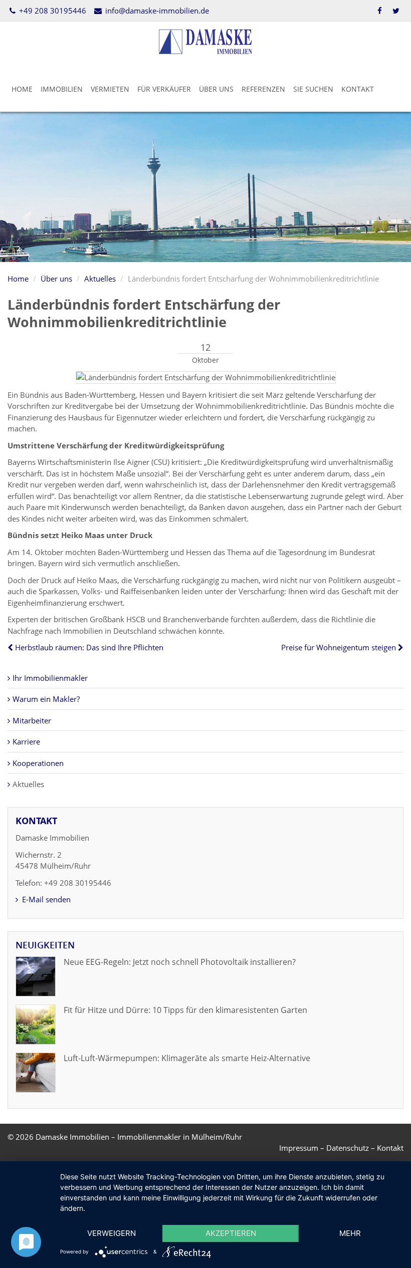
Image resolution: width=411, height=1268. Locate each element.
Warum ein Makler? (46, 699)
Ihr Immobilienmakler (50, 678)
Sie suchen (313, 89)
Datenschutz (347, 1148)
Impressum (298, 1148)
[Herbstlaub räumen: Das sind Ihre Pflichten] (11, 647)
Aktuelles (100, 279)
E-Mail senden (45, 899)
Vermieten (110, 89)
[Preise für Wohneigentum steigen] (399, 647)
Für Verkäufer (164, 89)
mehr (350, 1233)
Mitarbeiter (32, 720)
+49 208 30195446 (51, 11)
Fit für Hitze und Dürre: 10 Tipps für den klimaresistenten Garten (185, 1010)
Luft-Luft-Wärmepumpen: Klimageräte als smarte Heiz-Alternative (187, 1058)
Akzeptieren (231, 1233)
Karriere (26, 741)
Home (22, 89)
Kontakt (357, 89)
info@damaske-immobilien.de (156, 11)
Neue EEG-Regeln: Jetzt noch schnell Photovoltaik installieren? (180, 961)
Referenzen (263, 89)
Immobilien (62, 89)
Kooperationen (38, 763)
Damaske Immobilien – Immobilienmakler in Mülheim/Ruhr (139, 1137)
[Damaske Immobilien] (205, 41)
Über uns (216, 89)
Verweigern (111, 1233)
